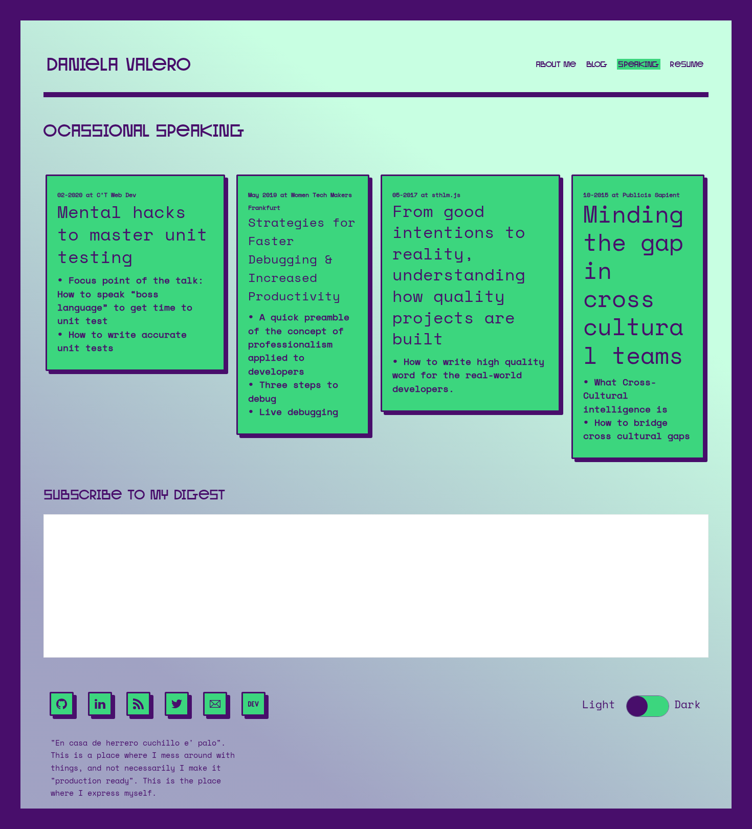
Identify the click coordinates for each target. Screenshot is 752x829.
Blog (597, 64)
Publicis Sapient (651, 195)
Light (598, 705)
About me (556, 64)
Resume (686, 64)
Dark (687, 705)
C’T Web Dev (116, 195)
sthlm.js (446, 195)
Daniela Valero (118, 64)
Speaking (638, 64)
